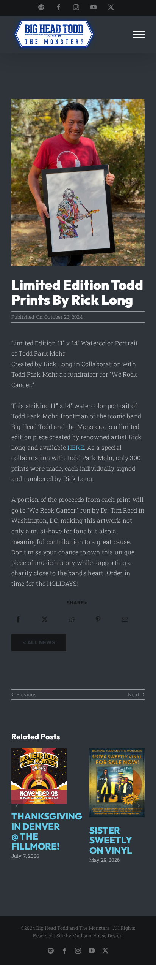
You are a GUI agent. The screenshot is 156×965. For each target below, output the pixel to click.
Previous (26, 694)
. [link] (85, 447)
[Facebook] (18, 619)
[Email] (125, 619)
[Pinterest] (98, 619)
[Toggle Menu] (139, 34)
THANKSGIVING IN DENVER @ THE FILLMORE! (46, 831)
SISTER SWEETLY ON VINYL (110, 840)
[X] (44, 619)
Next (134, 694)
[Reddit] (71, 619)
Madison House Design (97, 935)
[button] (17, 806)
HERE (75, 447)
